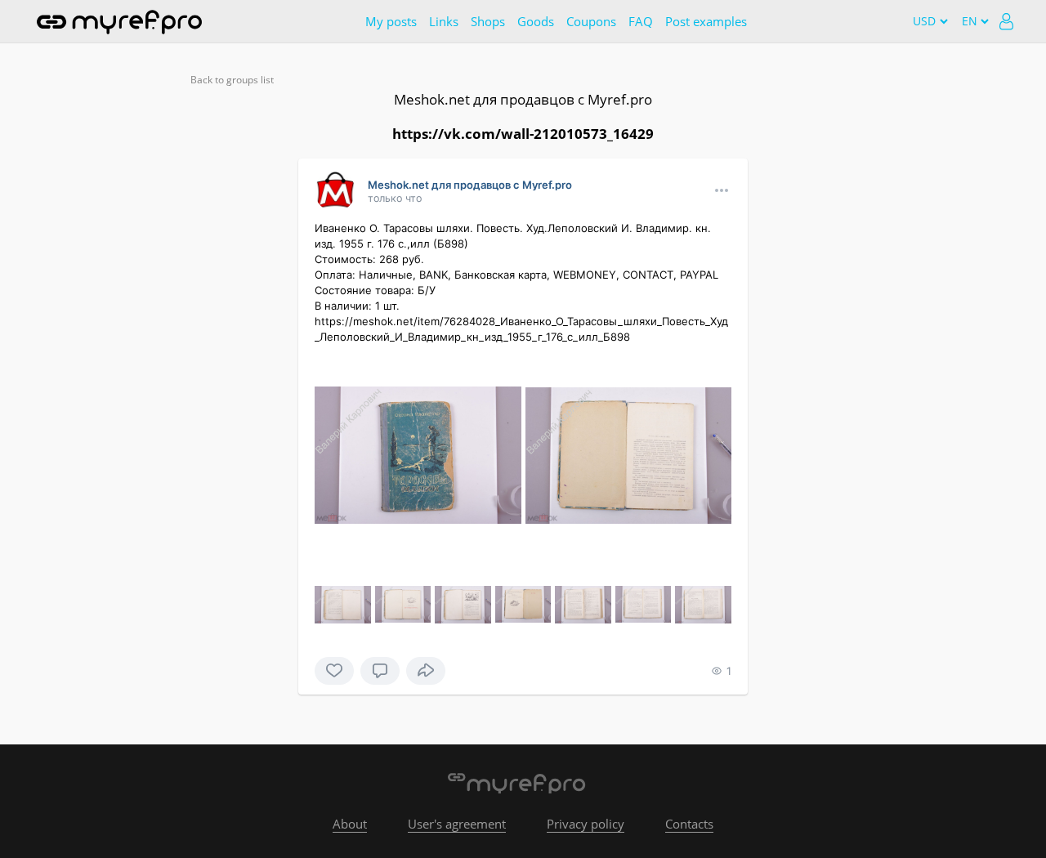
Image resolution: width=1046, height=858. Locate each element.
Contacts (689, 824)
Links (443, 21)
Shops (488, 21)
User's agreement (457, 824)
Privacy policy (585, 824)
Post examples (706, 21)
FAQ (640, 21)
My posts (391, 21)
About (350, 824)
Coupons (591, 21)
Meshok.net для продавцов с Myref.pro (523, 99)
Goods (535, 21)
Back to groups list (232, 80)
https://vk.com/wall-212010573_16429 (523, 133)
